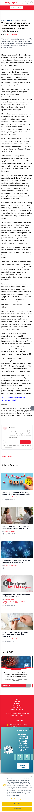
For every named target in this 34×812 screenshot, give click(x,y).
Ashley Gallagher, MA (10, 497)
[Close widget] (30, 729)
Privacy (17, 711)
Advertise (17, 701)
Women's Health (7, 456)
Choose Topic (15, 7)
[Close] (32, 776)
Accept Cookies (17, 809)
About (17, 699)
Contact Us (17, 707)
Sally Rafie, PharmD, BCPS (10, 603)
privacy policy (8, 447)
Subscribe (24, 442)
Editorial (17, 703)
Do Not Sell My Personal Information (17, 713)
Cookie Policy (15, 795)
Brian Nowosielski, (9, 599)
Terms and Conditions (17, 709)
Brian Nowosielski (9, 531)
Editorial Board (17, 705)
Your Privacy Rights (17, 716)
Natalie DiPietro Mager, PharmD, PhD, (14, 601)
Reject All (17, 804)
